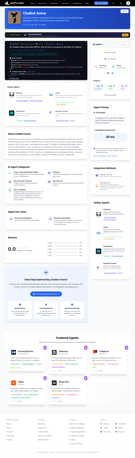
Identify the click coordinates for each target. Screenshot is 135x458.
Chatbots (56, 172)
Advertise (41, 424)
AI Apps (72, 440)
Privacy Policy (43, 432)
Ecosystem (10, 436)
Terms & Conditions (45, 436)
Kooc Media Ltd (58, 452)
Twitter (105, 428)
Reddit (120, 428)
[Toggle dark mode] (121, 3)
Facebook (122, 424)
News (33, 3)
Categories (54, 3)
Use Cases (65, 3)
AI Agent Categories (76, 428)
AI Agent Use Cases (76, 436)
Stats (87, 3)
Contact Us (42, 428)
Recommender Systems (23, 181)
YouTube (106, 432)
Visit (123, 11)
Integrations (77, 3)
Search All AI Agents (77, 424)
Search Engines (20, 190)
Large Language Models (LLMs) (26, 172)
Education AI (58, 181)
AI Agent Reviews (75, 444)
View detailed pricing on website (106, 156)
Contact (9, 440)
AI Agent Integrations (77, 432)
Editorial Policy (43, 440)
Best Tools (42, 3)
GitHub (106, 424)
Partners (9, 432)
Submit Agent (102, 3)
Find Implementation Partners (46, 294)
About (8, 424)
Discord (121, 432)
